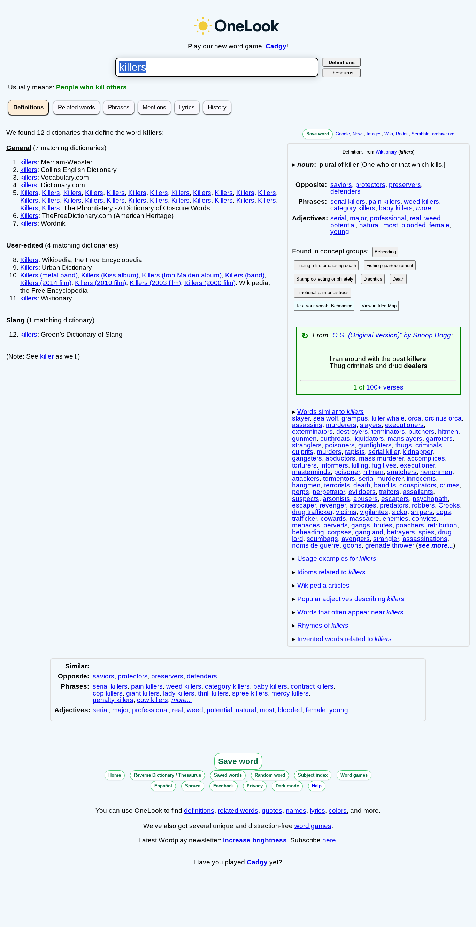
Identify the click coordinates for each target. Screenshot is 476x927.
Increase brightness (255, 840)
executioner (417, 465)
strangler (386, 538)
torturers (304, 465)
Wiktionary (386, 152)
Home (114, 775)
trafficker (304, 518)
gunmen (304, 438)
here (329, 840)
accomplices (426, 458)
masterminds (311, 472)
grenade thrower (389, 545)
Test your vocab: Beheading (324, 305)
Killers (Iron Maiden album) (182, 275)
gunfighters (375, 445)
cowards (333, 518)
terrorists (337, 485)
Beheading (385, 251)
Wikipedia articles (323, 585)
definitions (199, 810)
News (358, 133)
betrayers (401, 532)
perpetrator (329, 491)
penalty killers (113, 700)
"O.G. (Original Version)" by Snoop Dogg (390, 335)
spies (427, 532)
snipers (422, 512)
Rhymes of (322, 625)
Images (374, 133)
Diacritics (372, 279)
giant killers (143, 693)
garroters (439, 438)
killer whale (388, 418)
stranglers (307, 445)
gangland (369, 532)
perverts (335, 525)
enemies (395, 518)
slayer (301, 418)
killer (47, 356)
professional (388, 218)
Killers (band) (244, 275)
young (339, 231)
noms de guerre (315, 545)
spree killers (250, 693)
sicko (399, 512)
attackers (306, 478)
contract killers (312, 686)
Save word (317, 133)
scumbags (322, 538)
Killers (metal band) (49, 275)
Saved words (228, 775)
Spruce (192, 785)
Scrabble (420, 133)
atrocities (363, 505)
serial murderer (381, 478)
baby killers (396, 208)
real (415, 218)
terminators (388, 431)
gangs (360, 525)
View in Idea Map (379, 305)
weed (432, 218)
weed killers (421, 201)
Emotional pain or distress (322, 292)
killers (28, 162)
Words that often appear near (350, 612)
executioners (404, 425)
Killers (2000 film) (210, 282)
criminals (428, 445)
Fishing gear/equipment (389, 265)
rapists (355, 451)
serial (338, 218)
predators (394, 505)
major (358, 218)
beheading (308, 532)
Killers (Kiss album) (109, 275)
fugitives (384, 465)
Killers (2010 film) (100, 282)
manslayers (404, 438)
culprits (302, 451)
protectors (370, 184)
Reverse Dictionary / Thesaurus (167, 775)
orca (414, 418)
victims (346, 512)
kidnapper (417, 451)
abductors (340, 458)
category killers (352, 208)
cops (443, 512)
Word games (354, 775)
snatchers (402, 472)
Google (343, 133)
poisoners (340, 445)
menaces (306, 525)
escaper (304, 505)
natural (369, 225)
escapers (395, 498)
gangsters (307, 458)
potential (343, 225)
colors (338, 810)
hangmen (306, 485)
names (296, 810)
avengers (355, 538)
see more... (435, 545)
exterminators (312, 431)
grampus (354, 418)
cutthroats (335, 438)
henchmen (436, 472)
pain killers (384, 201)
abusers (365, 498)
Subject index (313, 775)
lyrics (317, 810)
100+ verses (385, 387)
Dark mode (287, 785)
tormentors (339, 478)
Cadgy (276, 46)
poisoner (347, 472)
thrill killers (213, 693)
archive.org (443, 133)
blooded (413, 225)
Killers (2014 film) (45, 282)
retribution (442, 525)
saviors (341, 184)
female (439, 225)
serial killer (383, 451)
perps (300, 491)
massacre (364, 518)
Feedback (223, 785)
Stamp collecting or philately (324, 279)
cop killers (108, 693)
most (390, 225)
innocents (421, 478)
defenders (345, 191)
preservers (405, 184)
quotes (272, 810)
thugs (403, 445)
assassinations (424, 538)
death (361, 485)
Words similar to (330, 411)
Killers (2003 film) (155, 282)
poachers (410, 525)
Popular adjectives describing (350, 599)
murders (329, 451)
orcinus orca (443, 418)
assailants (418, 491)
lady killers (178, 693)
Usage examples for (336, 558)
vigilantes (374, 512)
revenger (333, 505)
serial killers (347, 201)
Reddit (402, 133)
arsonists (336, 498)
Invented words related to (344, 639)
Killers (29, 192)
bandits (385, 485)
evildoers (362, 491)
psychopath (430, 498)
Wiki (388, 133)
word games (312, 826)
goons (352, 545)
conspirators (417, 485)
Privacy (255, 785)
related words (238, 810)
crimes (450, 485)
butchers (421, 431)
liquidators (368, 438)
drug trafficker (312, 512)
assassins (307, 425)
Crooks (449, 505)
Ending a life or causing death (326, 265)
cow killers (152, 700)
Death (398, 279)
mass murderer (381, 458)
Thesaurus (341, 73)
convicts (424, 518)
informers (334, 465)
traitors (389, 491)
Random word (270, 775)
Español (163, 785)
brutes (383, 525)
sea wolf (325, 418)
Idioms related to (331, 572)
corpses (340, 532)
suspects (305, 498)
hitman (373, 472)
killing (360, 465)
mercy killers (290, 693)
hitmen (448, 431)
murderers (341, 425)
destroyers (352, 431)
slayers (371, 425)
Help (317, 785)
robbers (423, 505)
